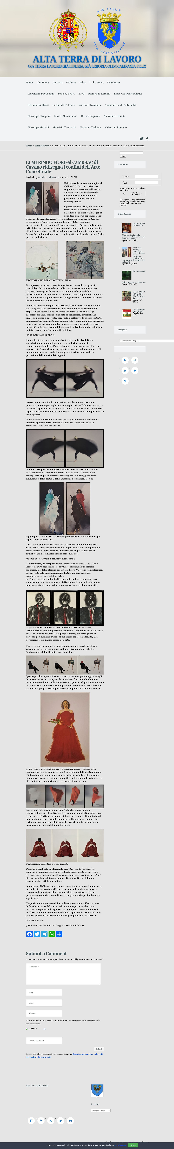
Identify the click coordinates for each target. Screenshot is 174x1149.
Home (29, 82)
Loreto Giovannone (65, 116)
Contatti (58, 82)
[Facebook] (126, 360)
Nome (126, 176)
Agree (133, 1145)
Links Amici (96, 82)
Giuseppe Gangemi (39, 116)
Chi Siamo (43, 82)
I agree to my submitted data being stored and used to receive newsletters (132, 202)
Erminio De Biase (38, 104)
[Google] (135, 360)
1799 (81, 93)
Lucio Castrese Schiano (128, 93)
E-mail (125, 182)
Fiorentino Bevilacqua (41, 93)
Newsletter (113, 82)
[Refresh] (44, 1029)
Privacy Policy (66, 93)
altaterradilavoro (48, 177)
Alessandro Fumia (114, 116)
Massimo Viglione (90, 127)
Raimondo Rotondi (99, 93)
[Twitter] (135, 370)
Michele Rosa (42, 145)
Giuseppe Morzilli (38, 127)
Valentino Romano (116, 127)
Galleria (71, 82)
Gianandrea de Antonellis (120, 104)
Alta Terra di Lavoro (136, 194)
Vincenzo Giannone (90, 104)
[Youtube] (126, 381)
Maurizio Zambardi (64, 127)
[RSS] (126, 370)
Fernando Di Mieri (63, 104)
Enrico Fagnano (90, 116)
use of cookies (120, 1145)
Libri (83, 82)
